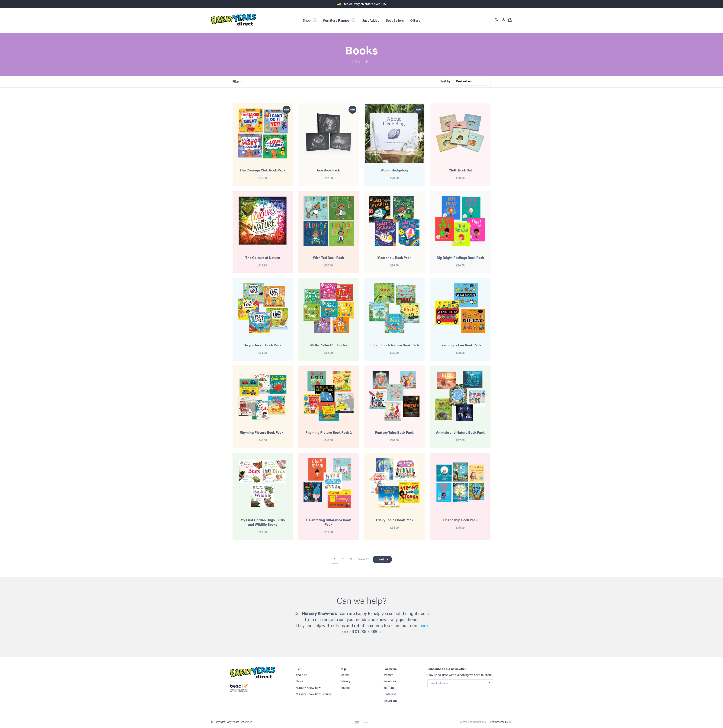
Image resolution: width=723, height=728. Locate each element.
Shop (307, 20)
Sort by (445, 81)
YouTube (389, 688)
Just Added (370, 20)
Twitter (388, 675)
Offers (415, 20)
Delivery (344, 681)
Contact (344, 675)
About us (301, 675)
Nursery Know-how (308, 688)
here (423, 625)
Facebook (390, 681)
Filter (236, 81)
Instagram (390, 700)
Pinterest (390, 694)
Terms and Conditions (473, 721)
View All (363, 559)
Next (381, 559)
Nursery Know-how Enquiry (313, 694)
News (299, 681)
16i (510, 721)
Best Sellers (395, 20)
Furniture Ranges (336, 20)
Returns (344, 688)
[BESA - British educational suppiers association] (239, 688)
